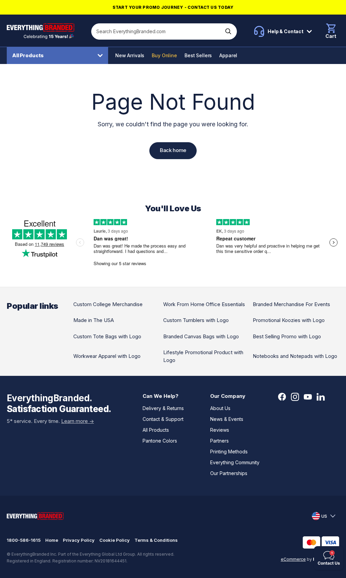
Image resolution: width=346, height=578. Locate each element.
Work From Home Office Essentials (204, 304)
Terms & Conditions (156, 540)
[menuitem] (59, 55)
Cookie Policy (114, 540)
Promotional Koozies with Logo (289, 320)
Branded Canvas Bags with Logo (201, 336)
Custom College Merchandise (108, 304)
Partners (219, 441)
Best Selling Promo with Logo (287, 336)
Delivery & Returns (163, 408)
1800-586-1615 (24, 540)
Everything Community (235, 462)
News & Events (226, 419)
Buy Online (164, 55)
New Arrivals (129, 55)
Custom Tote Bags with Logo (107, 336)
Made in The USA (93, 320)
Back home (173, 150)
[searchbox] (157, 31)
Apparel (228, 55)
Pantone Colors (160, 441)
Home (51, 540)
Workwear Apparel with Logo (107, 356)
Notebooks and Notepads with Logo (295, 356)
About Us (220, 408)
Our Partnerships (228, 473)
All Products (28, 55)
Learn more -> (77, 421)
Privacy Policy (79, 540)
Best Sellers (198, 55)
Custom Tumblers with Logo (196, 320)
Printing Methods (229, 451)
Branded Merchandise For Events (291, 304)
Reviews (219, 430)
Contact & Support (163, 419)
